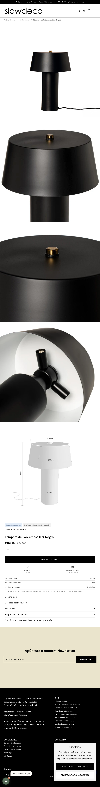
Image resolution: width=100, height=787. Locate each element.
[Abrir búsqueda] (79, 11)
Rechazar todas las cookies (75, 775)
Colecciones (25, 20)
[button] (92, 549)
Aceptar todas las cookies (75, 767)
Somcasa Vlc (21, 529)
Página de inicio (10, 20)
